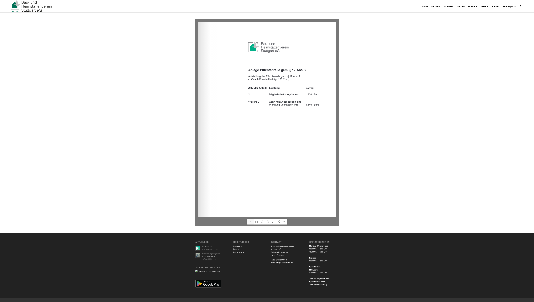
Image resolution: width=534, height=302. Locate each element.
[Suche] (520, 6)
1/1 (250, 221)
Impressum (237, 246)
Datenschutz (238, 249)
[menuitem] (425, 6)
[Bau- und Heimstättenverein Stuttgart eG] (31, 6)
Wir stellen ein (207, 247)
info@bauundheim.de (284, 262)
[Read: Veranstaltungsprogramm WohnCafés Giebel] (197, 255)
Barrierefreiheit (239, 252)
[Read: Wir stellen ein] (197, 248)
